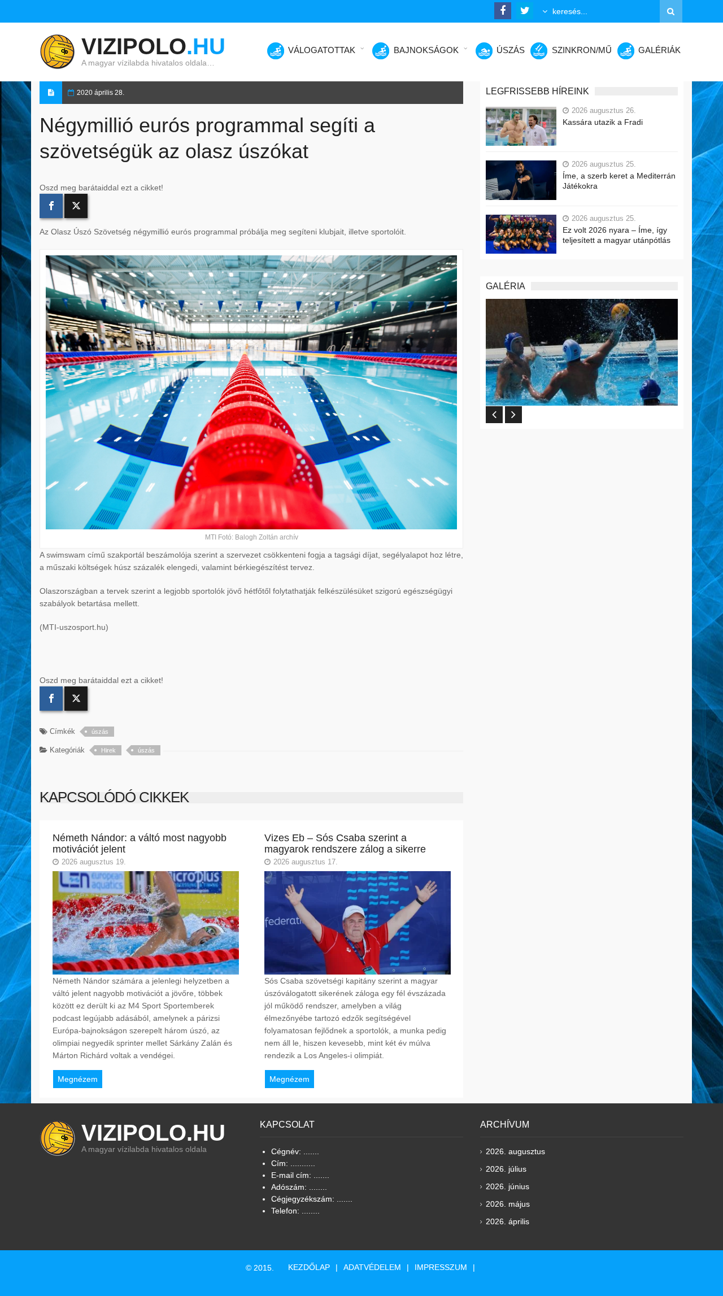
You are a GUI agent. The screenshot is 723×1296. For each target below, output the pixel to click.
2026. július (506, 1168)
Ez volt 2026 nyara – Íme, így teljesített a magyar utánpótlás (616, 235)
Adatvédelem (372, 1267)
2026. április (507, 1221)
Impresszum (441, 1267)
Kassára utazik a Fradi (603, 122)
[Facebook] (51, 206)
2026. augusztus (515, 1151)
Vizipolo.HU (153, 1132)
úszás (100, 731)
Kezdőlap (309, 1267)
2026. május (508, 1203)
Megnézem (78, 1079)
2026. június (507, 1186)
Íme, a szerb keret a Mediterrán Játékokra (619, 180)
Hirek (108, 750)
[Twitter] (76, 206)
